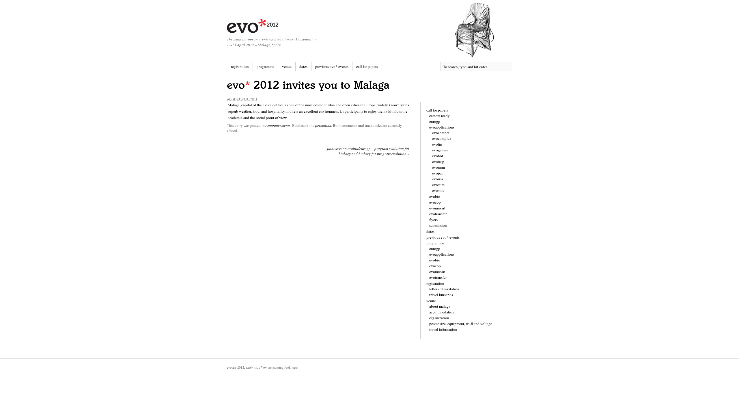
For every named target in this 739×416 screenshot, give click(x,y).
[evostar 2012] (253, 26)
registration (240, 66)
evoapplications (441, 127)
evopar (437, 173)
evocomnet (440, 132)
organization (439, 317)
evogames (440, 150)
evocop (435, 202)
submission (438, 225)
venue (287, 66)
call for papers (367, 66)
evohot (437, 155)
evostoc (438, 190)
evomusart (437, 208)
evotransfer (438, 213)
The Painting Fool (279, 367)
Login (295, 367)
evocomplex (441, 138)
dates (303, 66)
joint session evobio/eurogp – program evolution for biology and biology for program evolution (368, 151)
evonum (438, 167)
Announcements (278, 125)
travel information (443, 329)
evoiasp (438, 161)
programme (265, 66)
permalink (323, 125)
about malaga (439, 306)
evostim (438, 184)
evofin (437, 144)
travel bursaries (441, 294)
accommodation (441, 312)
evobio (434, 196)
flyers (433, 219)
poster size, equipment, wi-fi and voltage (460, 323)
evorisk (438, 178)
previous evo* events (331, 66)
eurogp (434, 121)
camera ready (439, 115)
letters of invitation (444, 288)
